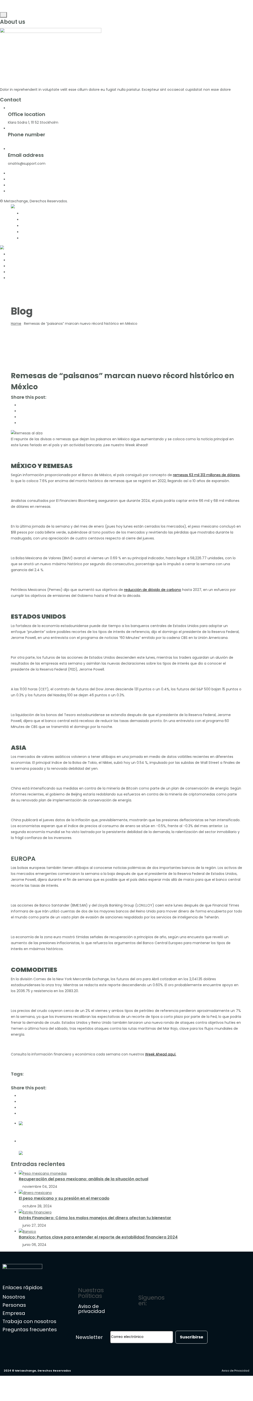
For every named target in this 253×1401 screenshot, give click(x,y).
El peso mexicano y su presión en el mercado (64, 1198)
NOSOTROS (34, 219)
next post (29, 1141)
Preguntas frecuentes (29, 1329)
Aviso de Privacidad (235, 1371)
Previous (28, 1129)
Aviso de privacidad (91, 1309)
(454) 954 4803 (51, 142)
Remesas (97, 1081)
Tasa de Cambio (148, 1081)
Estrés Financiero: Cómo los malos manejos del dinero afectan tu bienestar (95, 1218)
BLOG (27, 225)
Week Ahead (175, 1081)
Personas (14, 1305)
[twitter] (9, 179)
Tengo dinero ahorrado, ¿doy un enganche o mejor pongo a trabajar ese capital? (112, 1135)
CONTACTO (34, 237)
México (55, 1081)
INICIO (28, 213)
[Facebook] (203, 1299)
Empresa (13, 1313)
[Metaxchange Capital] (31, 207)
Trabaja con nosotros (29, 1321)
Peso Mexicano (75, 1081)
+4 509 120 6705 (22, 142)
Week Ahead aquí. (160, 1054)
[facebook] (9, 173)
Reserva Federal (119, 1081)
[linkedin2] (9, 191)
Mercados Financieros (29, 1081)
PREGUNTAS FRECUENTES (50, 231)
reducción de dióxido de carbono (152, 589)
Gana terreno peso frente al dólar (57, 1147)
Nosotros (13, 1296)
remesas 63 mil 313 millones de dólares (206, 474)
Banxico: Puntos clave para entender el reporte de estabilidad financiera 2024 (98, 1237)
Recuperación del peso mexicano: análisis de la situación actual (83, 1179)
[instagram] (9, 185)
